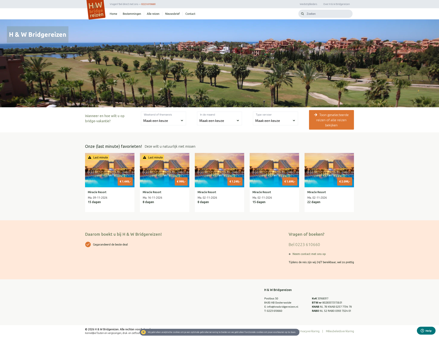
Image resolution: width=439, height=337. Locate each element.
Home (113, 13)
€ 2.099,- (344, 181)
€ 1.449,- (125, 181)
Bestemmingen (132, 13)
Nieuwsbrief (172, 13)
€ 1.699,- (289, 181)
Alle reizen (153, 13)
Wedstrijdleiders (308, 4)
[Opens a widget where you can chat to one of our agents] (426, 331)
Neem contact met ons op (309, 253)
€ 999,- (181, 181)
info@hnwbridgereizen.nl (282, 306)
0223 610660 (148, 4)
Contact (190, 13)
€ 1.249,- (234, 181)
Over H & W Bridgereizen (336, 4)
